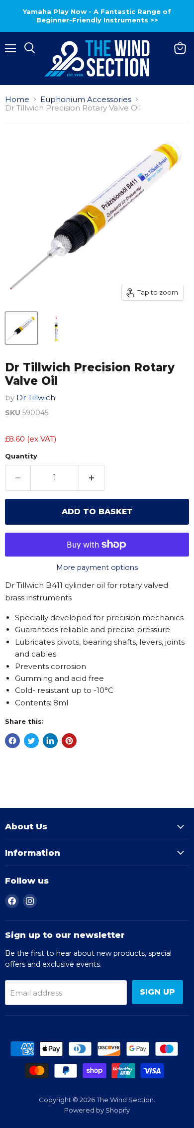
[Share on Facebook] (12, 740)
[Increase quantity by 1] (91, 478)
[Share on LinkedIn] (50, 740)
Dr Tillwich (35, 397)
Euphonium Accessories (85, 99)
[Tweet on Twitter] (31, 740)
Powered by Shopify (97, 1110)
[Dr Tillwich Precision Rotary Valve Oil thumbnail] (21, 328)
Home (17, 99)
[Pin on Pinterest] (69, 740)
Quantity (21, 456)
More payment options (97, 567)
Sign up (157, 992)
